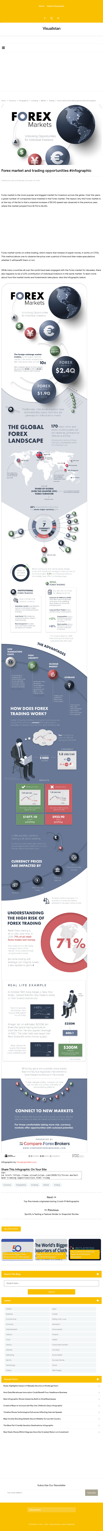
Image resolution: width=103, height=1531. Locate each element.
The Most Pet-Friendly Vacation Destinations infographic (28, 1425)
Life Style (55, 1350)
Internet (9, 1350)
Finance (55, 1334)
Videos (8, 1370)
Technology (10, 1365)
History (9, 1345)
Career (55, 1314)
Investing (34, 1185)
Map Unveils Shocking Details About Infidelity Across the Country (32, 1419)
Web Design (56, 1370)
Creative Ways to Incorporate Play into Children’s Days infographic (32, 1405)
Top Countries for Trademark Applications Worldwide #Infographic (83, 1254)
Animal (8, 1309)
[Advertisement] (51, 72)
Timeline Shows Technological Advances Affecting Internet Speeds (32, 1412)
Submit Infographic (55, 6)
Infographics (21, 1185)
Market (46, 1185)
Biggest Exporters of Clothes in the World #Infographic (50, 1255)
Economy (7, 1185)
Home (41, 6)
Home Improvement (60, 1345)
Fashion (9, 1334)
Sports (8, 1360)
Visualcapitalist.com (27, 1162)
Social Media (57, 1355)
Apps (54, 1309)
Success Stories (58, 1360)
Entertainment (11, 1329)
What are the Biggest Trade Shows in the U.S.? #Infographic (16, 1255)
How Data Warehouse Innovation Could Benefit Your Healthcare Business (35, 1392)
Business (9, 1314)
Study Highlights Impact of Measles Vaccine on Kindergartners (30, 1386)
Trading (57, 1185)
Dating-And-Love (59, 1319)
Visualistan (54, 1524)
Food (8, 1339)
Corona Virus (11, 1319)
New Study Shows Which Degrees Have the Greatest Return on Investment (36, 1432)
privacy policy (35, 1510)
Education (56, 1324)
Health (54, 1339)
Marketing (10, 1355)
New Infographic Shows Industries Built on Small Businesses (29, 1399)
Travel (54, 1365)
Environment (57, 1329)
